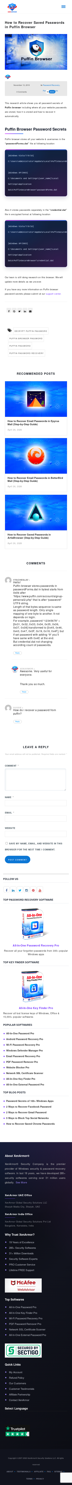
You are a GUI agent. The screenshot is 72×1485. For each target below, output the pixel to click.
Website (10, 828)
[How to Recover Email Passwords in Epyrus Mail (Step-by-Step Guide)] (36, 400)
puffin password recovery (26, 353)
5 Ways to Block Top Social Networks (27, 1118)
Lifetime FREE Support (21, 1270)
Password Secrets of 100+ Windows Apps (30, 1101)
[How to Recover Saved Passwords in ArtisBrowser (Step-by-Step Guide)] (36, 513)
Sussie (17, 707)
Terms (29, 1478)
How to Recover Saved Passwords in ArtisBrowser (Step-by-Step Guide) (29, 536)
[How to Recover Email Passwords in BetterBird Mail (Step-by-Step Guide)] (36, 457)
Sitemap (58, 1471)
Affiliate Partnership (19, 1394)
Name (9, 797)
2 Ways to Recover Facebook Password (28, 1106)
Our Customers (17, 1383)
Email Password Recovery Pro (23, 1056)
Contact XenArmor (19, 1400)
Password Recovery (51, 85)
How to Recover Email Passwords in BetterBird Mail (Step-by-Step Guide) (35, 479)
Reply (17, 653)
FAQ (49, 1471)
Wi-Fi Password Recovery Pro (23, 1044)
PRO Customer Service (22, 1264)
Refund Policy (16, 1377)
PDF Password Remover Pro (22, 1061)
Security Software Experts (23, 1258)
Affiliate (38, 1471)
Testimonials (23, 1471)
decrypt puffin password (31, 331)
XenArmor (26, 668)
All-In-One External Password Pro (25, 1084)
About (10, 1471)
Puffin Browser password (26, 338)
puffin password (20, 345)
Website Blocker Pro (17, 1067)
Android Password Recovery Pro (24, 1039)
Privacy (40, 1478)
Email (9, 812)
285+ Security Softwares (22, 1247)
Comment (12, 765)
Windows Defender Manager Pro (24, 1050)
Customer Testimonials (21, 1388)
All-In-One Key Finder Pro (20, 1078)
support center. (53, 293)
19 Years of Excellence (21, 1242)
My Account (15, 1372)
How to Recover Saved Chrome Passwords (30, 1123)
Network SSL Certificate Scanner (24, 1073)
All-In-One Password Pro (20, 1033)
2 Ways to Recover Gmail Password (26, 1112)
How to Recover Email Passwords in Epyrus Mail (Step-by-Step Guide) (33, 422)
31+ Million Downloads (21, 1253)
